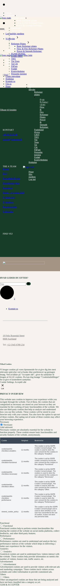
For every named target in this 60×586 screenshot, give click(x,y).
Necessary (7, 425)
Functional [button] (4, 523)
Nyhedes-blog (9, 197)
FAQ (6, 75)
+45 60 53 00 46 (10, 134)
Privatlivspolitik (10, 207)
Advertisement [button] (6, 561)
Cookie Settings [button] (7, 382)
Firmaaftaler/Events (11, 178)
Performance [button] (5, 536)
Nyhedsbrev (8, 202)
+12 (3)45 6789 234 (15, 345)
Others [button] (3, 574)
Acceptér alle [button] (20, 382)
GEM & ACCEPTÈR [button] (9, 584)
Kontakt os (7, 188)
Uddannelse (8, 211)
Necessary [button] (4, 422)
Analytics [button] (4, 549)
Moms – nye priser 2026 (13, 192)
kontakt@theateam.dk (12, 139)
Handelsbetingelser (11, 183)
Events (6, 169)
